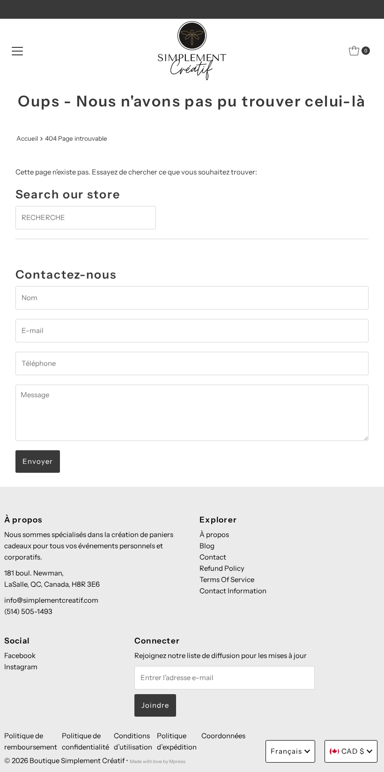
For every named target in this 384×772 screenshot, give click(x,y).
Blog (206, 545)
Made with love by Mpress (157, 761)
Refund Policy (221, 568)
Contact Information (232, 590)
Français (286, 751)
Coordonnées (223, 735)
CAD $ (352, 751)
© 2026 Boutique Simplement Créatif (64, 760)
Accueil (27, 138)
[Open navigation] (17, 50)
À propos (214, 534)
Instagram (20, 666)
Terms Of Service (226, 579)
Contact (212, 557)
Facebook (20, 655)
